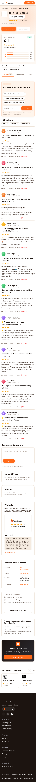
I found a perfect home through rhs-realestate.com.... (16, 200)
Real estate (13, 8)
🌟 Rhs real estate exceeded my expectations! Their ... (14, 418)
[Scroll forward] (33, 670)
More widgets (9, 552)
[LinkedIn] (12, 714)
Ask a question (8, 461)
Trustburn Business (8, 751)
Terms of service (17, 778)
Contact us (5, 741)
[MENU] (3, 2)
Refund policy (28, 778)
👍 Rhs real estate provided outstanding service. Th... (12, 323)
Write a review (6, 726)
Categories (4, 8)
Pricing (4, 754)
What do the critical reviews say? (14, 94)
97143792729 (24, 573)
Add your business (8, 757)
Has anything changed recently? (14, 102)
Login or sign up (7, 766)
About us (5, 738)
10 (21, 527)
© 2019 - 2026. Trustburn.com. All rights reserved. (17, 774)
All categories (6, 723)
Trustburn (8, 701)
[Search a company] (22, 2)
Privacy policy (6, 778)
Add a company (7, 729)
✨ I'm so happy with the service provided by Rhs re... (14, 230)
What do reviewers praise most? (14, 98)
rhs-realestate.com (25, 568)
